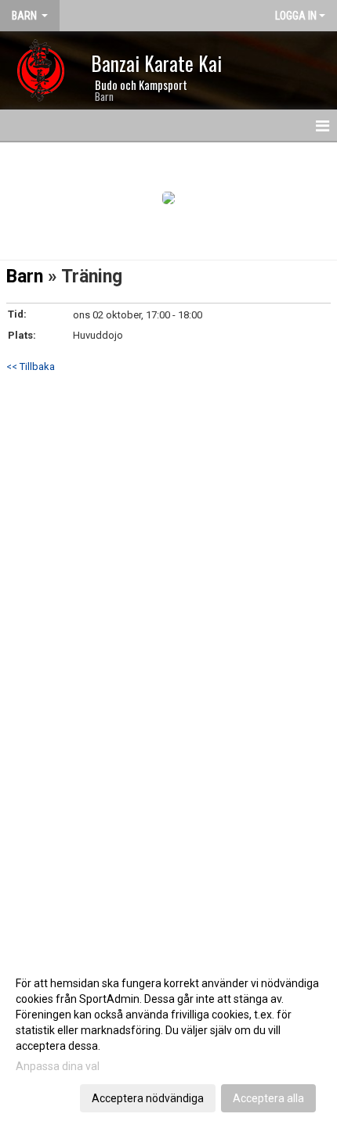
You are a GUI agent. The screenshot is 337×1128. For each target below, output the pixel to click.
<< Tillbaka (30, 366)
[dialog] (168, 1040)
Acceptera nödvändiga (148, 1098)
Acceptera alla (268, 1098)
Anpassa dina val (58, 1066)
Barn (24, 276)
